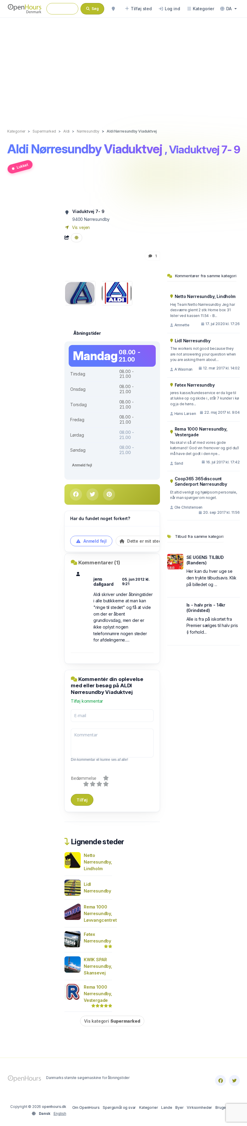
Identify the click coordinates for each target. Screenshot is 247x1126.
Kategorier (148, 1107)
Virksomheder (199, 1107)
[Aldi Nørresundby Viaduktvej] (80, 292)
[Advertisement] (123, 67)
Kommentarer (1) (99, 563)
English (60, 1113)
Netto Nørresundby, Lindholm (98, 862)
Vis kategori (112, 1021)
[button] (228, 8)
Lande (166, 1107)
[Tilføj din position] (113, 8)
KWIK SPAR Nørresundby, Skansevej (98, 966)
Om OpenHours (86, 1107)
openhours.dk (54, 1106)
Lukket (22, 166)
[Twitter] (234, 1080)
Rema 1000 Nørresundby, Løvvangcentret (100, 913)
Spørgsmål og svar (119, 1107)
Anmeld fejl (82, 465)
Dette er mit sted (143, 541)
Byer (179, 1107)
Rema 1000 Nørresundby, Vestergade (98, 993)
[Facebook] (220, 1080)
